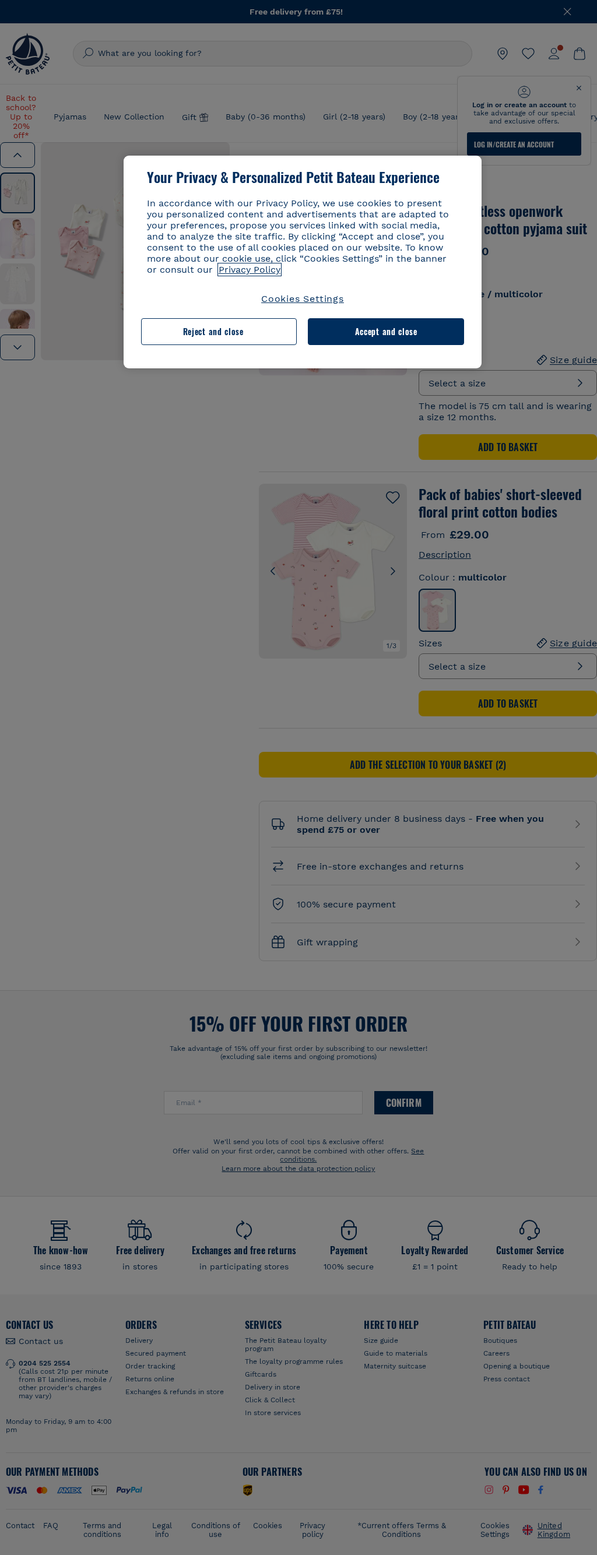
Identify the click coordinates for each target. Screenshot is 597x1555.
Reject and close (213, 331)
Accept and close (386, 331)
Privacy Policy (249, 269)
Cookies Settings (302, 298)
